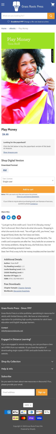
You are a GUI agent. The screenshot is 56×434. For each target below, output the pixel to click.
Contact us (34, 204)
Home (3, 28)
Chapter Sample (24, 288)
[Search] (51, 16)
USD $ (27, 405)
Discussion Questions (21, 291)
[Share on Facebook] (3, 217)
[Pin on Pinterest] (19, 217)
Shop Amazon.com (10, 152)
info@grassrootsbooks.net (12, 330)
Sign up (41, 392)
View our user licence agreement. (28, 197)
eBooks (12, 28)
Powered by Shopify (28, 429)
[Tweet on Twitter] (9, 217)
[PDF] (5, 173)
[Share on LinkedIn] (14, 217)
